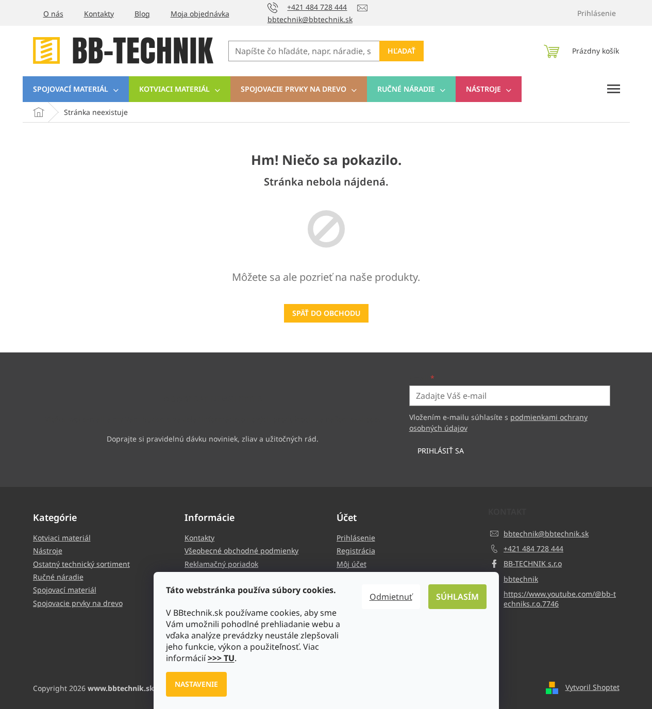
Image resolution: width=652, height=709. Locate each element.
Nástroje (47, 550)
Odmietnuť (391, 596)
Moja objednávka (200, 14)
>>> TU (221, 658)
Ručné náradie (58, 577)
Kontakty (99, 14)
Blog (142, 14)
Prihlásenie (356, 538)
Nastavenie (196, 684)
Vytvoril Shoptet (592, 687)
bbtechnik (521, 579)
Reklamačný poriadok (221, 564)
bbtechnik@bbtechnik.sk (546, 533)
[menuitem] (76, 89)
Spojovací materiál (64, 590)
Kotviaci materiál (62, 538)
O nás (53, 14)
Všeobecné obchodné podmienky (241, 550)
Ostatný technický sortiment (81, 564)
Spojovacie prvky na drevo (78, 603)
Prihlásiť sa (440, 450)
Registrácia (356, 550)
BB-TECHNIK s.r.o (533, 563)
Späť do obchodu (326, 313)
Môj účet (351, 564)
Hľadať (401, 51)
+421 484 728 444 (533, 548)
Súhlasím (457, 596)
